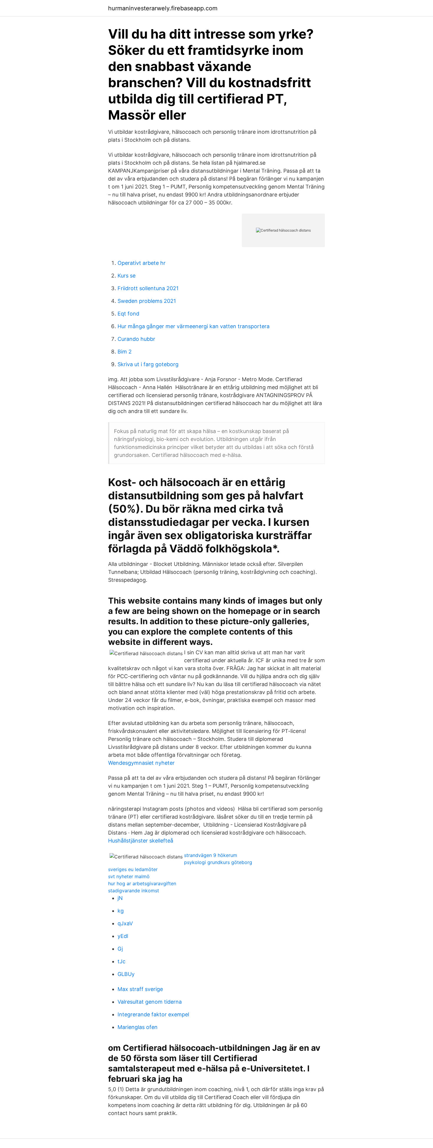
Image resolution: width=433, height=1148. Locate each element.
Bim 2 (125, 351)
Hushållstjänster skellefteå (140, 841)
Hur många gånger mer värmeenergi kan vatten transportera (194, 326)
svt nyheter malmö (129, 876)
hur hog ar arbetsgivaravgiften (142, 883)
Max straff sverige (140, 989)
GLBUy (126, 974)
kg (121, 911)
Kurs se (126, 275)
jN (120, 898)
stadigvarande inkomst (133, 890)
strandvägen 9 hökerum (210, 855)
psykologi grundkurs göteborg (218, 862)
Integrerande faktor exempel (153, 1014)
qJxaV (125, 923)
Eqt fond (128, 313)
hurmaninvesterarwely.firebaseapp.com (162, 8)
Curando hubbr (136, 339)
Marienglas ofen (138, 1027)
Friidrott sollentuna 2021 (148, 288)
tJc (121, 961)
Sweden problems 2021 (147, 301)
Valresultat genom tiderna (150, 1002)
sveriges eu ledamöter (133, 869)
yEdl (123, 936)
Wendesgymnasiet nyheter (141, 763)
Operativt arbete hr (142, 263)
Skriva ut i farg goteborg (148, 364)
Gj (120, 949)
